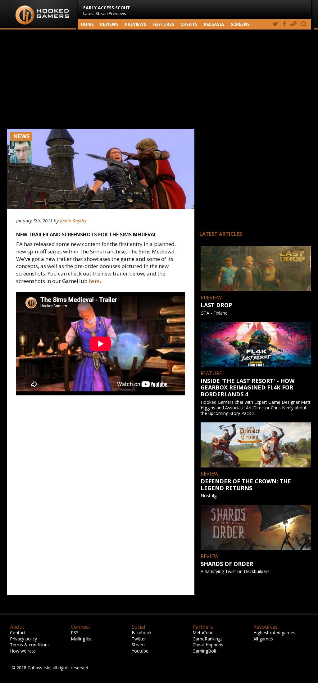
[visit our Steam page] (293, 24)
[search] (305, 24)
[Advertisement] (159, 79)
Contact (18, 632)
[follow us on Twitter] (275, 24)
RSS (75, 632)
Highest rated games (274, 632)
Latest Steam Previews (106, 10)
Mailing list (81, 639)
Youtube (140, 651)
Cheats (189, 24)
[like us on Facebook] (284, 24)
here (94, 281)
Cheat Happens (208, 645)
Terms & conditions (30, 645)
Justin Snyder (73, 220)
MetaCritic (203, 632)
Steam (138, 645)
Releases (214, 24)
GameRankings (208, 639)
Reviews (109, 24)
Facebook (142, 632)
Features (163, 24)
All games (263, 639)
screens (240, 24)
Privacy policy (23, 639)
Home (87, 24)
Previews (135, 24)
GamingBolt (204, 651)
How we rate (23, 651)
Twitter (139, 639)
